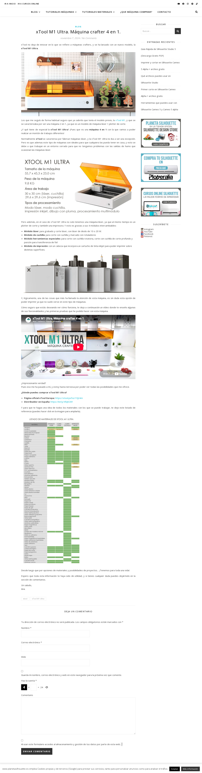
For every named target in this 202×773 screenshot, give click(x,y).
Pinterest (148, 236)
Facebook (148, 234)
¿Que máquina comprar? (136, 11)
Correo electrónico (31, 642)
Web (23, 656)
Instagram (149, 229)
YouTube (148, 231)
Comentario (27, 695)
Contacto (164, 11)
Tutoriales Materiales (97, 11)
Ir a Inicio (10, 3)
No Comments (89, 38)
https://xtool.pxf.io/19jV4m (69, 398)
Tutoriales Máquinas (60, 11)
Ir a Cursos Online (28, 3)
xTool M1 (120, 120)
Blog (34, 11)
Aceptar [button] (174, 769)
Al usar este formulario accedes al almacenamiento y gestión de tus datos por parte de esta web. (71, 744)
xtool (25, 598)
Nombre (26, 627)
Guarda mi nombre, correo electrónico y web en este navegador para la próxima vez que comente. (71, 674)
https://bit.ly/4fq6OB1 (62, 401)
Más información (190, 769)
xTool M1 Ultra (38, 598)
